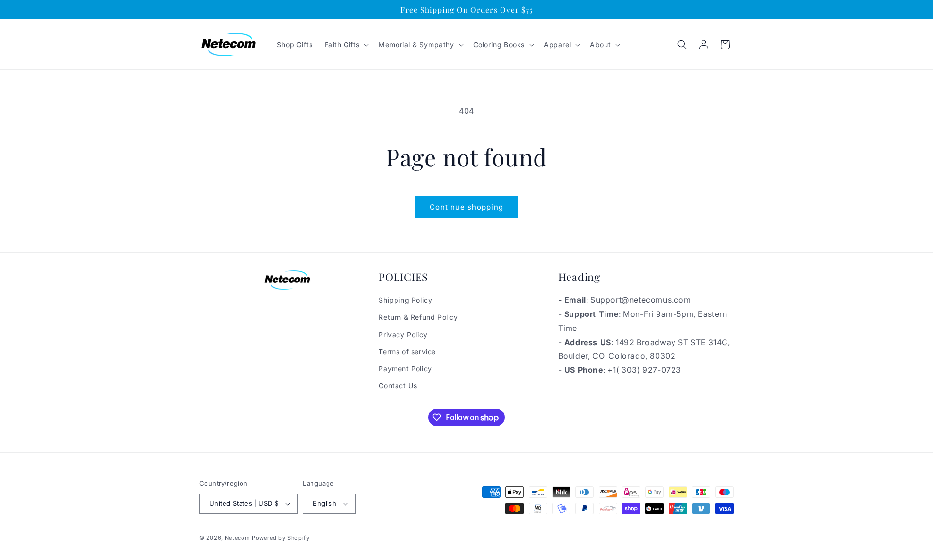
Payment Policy (405, 368)
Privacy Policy (403, 334)
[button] (346, 44)
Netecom (237, 537)
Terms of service (407, 351)
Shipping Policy (405, 300)
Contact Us (398, 385)
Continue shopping (466, 207)
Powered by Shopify (281, 537)
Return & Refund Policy (418, 317)
